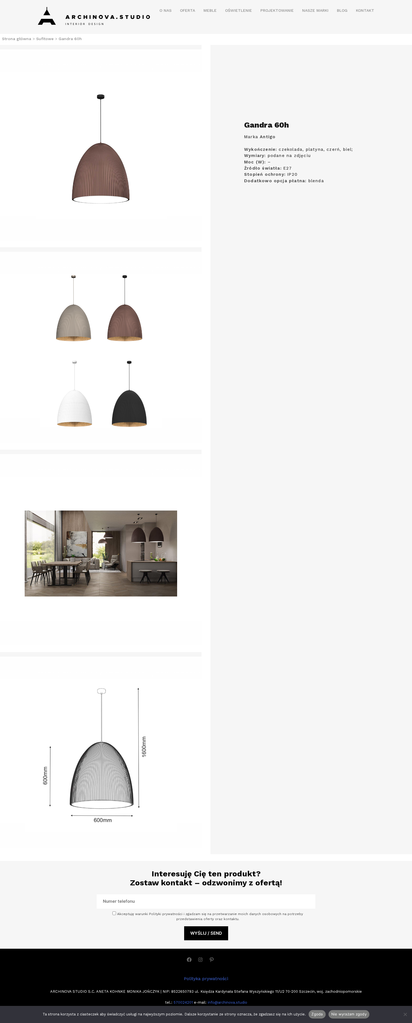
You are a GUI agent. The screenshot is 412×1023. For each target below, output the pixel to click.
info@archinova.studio (227, 1002)
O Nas (165, 10)
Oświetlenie (238, 10)
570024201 (182, 1002)
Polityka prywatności (206, 978)
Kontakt (365, 10)
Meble (210, 10)
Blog (342, 10)
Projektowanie (277, 10)
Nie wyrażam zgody (349, 1014)
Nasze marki (315, 10)
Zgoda (317, 1014)
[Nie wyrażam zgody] (405, 1014)
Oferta (187, 10)
